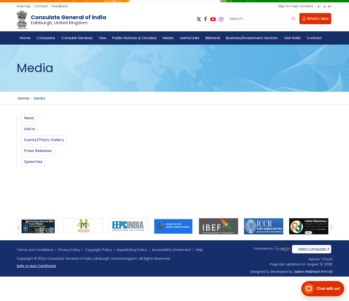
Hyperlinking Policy (132, 249)
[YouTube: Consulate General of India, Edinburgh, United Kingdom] (213, 19)
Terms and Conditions (35, 249)
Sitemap (24, 6)
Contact (41, 6)
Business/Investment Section (252, 37)
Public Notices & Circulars (134, 37)
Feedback (60, 6)
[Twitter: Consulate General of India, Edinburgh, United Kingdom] (199, 19)
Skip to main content (295, 6)
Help (199, 249)
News (29, 118)
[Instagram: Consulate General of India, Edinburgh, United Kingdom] (221, 19)
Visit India (292, 37)
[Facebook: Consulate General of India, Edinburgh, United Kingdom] (205, 19)
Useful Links (189, 37)
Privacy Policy (69, 249)
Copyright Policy (98, 249)
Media (168, 37)
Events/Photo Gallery (44, 140)
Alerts (29, 129)
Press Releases (38, 150)
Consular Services (77, 37)
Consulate (46, 37)
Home (25, 37)
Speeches (33, 161)
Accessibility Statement (171, 249)
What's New (317, 18)
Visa (102, 37)
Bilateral (213, 37)
